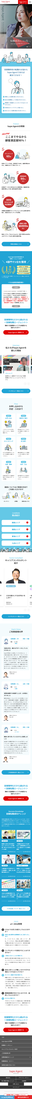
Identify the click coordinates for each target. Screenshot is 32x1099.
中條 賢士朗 (12, 673)
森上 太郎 (11, 717)
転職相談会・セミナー (8, 1061)
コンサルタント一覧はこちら (16, 616)
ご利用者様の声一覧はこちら (16, 772)
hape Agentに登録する (16, 332)
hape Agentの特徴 (7, 1041)
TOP (3, 1037)
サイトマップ (16, 1087)
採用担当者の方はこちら (8, 1065)
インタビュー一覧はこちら (16, 391)
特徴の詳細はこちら (16, 244)
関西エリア (16, 529)
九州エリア (16, 543)
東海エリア (16, 536)
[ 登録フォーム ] (23, 2)
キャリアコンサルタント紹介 (10, 1049)
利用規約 (24, 1081)
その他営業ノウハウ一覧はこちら (16, 908)
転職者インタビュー (7, 1045)
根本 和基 (11, 758)
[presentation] (25, 383)
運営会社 (8, 1077)
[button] (27, 46)
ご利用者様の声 (6, 1053)
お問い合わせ (16, 1084)
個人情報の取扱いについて (8, 1081)
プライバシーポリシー (24, 1077)
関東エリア (16, 522)
